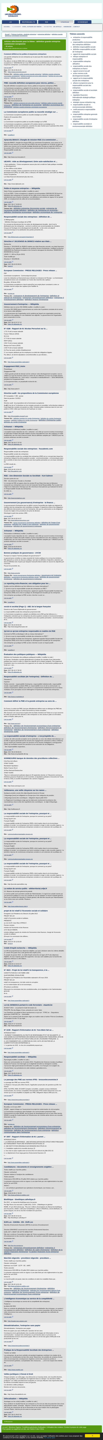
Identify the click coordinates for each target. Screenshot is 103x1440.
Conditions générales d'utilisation (34, 1427)
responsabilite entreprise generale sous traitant (85, 115)
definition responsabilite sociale (84, 47)
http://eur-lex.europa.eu (15, 1245)
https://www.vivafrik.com (15, 1369)
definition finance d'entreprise (36, 300)
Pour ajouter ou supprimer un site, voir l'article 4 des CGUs (23, 1429)
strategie (65, 22)
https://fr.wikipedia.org (15, 206)
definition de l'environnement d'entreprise (20, 728)
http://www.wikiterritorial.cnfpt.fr (18, 906)
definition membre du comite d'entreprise (26, 418)
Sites (24, 26)
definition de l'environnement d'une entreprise (32, 730)
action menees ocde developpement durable (81, 75)
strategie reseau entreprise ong (84, 102)
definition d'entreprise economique (17, 212)
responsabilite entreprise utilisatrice (82, 63)
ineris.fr (10, 266)
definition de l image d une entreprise (25, 524)
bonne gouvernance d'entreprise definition (26, 522)
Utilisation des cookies (55, 1427)
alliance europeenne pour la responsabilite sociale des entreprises (83, 85)
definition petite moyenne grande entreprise (27, 74)
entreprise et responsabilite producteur (82, 38)
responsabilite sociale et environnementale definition (82, 106)
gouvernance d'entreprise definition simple (25, 577)
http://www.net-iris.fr (14, 723)
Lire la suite (8, 67)
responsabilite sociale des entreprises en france (82, 67)
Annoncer (67, 26)
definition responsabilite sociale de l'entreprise (84, 50)
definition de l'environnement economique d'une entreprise (36, 726)
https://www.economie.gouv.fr (17, 72)
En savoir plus (49, 1438)
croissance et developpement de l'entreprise (31, 296)
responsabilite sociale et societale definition (85, 91)
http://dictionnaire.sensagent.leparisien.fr (21, 237)
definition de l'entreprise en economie (27, 105)
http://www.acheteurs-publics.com (18, 1195)
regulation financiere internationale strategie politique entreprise (84, 97)
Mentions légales (15, 1427)
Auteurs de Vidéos (34, 26)
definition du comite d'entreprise (15, 422)
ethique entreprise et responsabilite (80, 58)
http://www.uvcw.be (14, 573)
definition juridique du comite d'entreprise (24, 420)
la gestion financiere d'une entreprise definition (31, 1253)
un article (57, 26)
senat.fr (10, 943)
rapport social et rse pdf (81, 71)
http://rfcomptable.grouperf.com (18, 416)
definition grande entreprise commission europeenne (30, 107)
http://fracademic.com (15, 471)
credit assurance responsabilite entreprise (84, 111)
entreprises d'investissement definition (38, 298)
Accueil (7, 26)
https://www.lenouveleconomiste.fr (18, 1099)
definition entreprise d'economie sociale (29, 208)
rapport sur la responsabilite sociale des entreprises (83, 79)
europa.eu (11, 293)
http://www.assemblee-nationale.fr (18, 362)
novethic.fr (11, 135)
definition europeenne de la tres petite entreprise (34, 76)
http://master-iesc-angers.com (17, 1321)
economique (83, 22)
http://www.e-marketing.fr (16, 696)
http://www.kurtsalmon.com (16, 498)
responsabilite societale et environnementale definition (82, 125)
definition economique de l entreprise (47, 212)
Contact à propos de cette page (75, 1427)
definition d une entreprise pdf (20, 78)
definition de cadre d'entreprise (37, 1250)
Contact (76, 26)
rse (46, 22)
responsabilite (28, 22)
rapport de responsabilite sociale (84, 54)
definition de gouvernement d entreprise (27, 526)
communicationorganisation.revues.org (20, 834)
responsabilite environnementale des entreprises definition (84, 43)
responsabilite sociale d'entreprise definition (85, 120)
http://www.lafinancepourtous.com (18, 520)
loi (10, 22)
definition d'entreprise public (50, 420)
